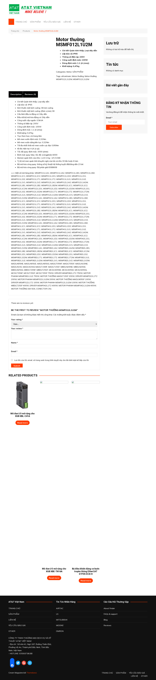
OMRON (59, 631)
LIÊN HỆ (67, 22)
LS (57, 614)
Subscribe (114, 127)
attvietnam (66, 76)
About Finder (109, 608)
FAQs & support (110, 614)
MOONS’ (60, 625)
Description (16, 94)
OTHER (77, 22)
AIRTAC (59, 608)
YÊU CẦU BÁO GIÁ (52, 22)
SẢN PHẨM (35, 22)
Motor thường (78, 76)
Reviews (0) (30, 94)
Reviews (107, 625)
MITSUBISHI (61, 619)
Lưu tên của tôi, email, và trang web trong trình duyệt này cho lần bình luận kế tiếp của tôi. (51, 360)
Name (14, 343)
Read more (22, 422)
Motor (69, 72)
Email (14, 351)
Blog (105, 619)
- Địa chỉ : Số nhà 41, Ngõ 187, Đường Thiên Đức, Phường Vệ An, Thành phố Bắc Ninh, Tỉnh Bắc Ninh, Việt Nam (30, 647)
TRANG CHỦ (21, 22)
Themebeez (31, 673)
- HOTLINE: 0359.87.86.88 (20, 653)
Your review (17, 328)
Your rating (17, 319)
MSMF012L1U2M (81, 79)
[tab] (16, 94)
